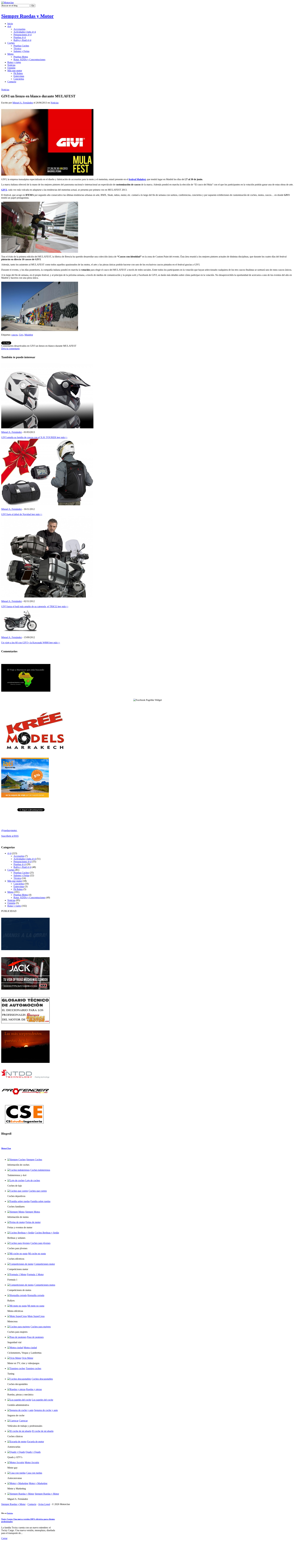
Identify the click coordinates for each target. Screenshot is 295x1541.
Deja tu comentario (10, 348)
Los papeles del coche (42, 1399)
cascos (14, 334)
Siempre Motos (32, 1211)
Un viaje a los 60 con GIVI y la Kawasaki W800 (30, 642)
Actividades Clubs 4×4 (25, 32)
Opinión (11, 68)
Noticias (11, 65)
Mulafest (28, 334)
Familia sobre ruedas (40, 1201)
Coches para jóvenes (40, 1243)
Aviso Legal (44, 1504)
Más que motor (14, 70)
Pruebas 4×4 (20, 37)
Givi (21, 334)
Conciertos (19, 79)
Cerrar (4, 1538)
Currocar (23, 1420)
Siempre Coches (34, 1159)
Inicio (10, 23)
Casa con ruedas (34, 1473)
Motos (10, 54)
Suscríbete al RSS (10, 836)
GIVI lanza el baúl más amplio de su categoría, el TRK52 (34, 606)
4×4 (9, 853)
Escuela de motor (35, 1441)
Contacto (11, 81)
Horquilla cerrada (35, 1295)
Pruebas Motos (21, 56)
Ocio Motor (27, 1358)
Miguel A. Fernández (22, 102)
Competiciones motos (44, 1285)
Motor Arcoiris (32, 1462)
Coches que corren (38, 1191)
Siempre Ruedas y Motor (27, 16)
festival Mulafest (137, 179)
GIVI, (4, 189)
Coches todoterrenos (40, 1170)
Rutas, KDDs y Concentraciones (29, 59)
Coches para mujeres (41, 1326)
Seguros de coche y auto (46, 1410)
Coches (11, 43)
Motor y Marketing (38, 1483)
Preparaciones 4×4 (22, 34)
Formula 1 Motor (35, 1274)
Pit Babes (18, 73)
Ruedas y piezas (34, 1389)
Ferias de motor (33, 1222)
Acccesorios (19, 29)
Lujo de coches (32, 1180)
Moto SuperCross (36, 1316)
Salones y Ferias (21, 51)
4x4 (9, 26)
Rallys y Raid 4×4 (22, 40)
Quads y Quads (33, 1452)
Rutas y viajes (14, 62)
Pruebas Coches (21, 45)
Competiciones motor (44, 1264)
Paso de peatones (35, 1337)
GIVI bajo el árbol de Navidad (21, 514)
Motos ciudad (30, 1347)
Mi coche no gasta (37, 1253)
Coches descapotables (42, 1379)
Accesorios (19, 856)
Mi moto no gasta (35, 1305)
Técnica (17, 48)
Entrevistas (19, 76)
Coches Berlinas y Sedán (47, 1232)
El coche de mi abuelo (42, 1431)
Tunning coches (33, 1368)
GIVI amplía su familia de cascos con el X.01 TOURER (34, 437)
